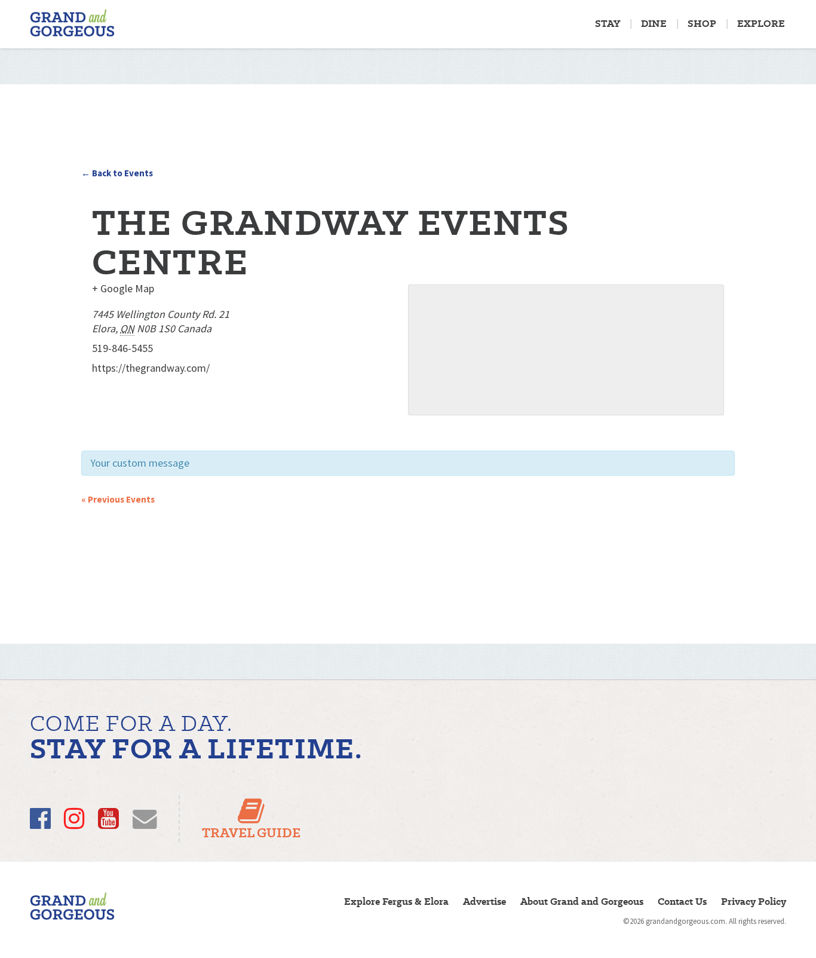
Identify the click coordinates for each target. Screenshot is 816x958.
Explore (761, 23)
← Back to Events (117, 173)
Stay (607, 23)
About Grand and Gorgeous (581, 901)
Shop (702, 23)
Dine (654, 23)
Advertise (484, 901)
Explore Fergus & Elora (396, 901)
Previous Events (118, 499)
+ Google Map (123, 288)
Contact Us (682, 901)
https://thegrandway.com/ (151, 368)
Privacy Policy (753, 901)
